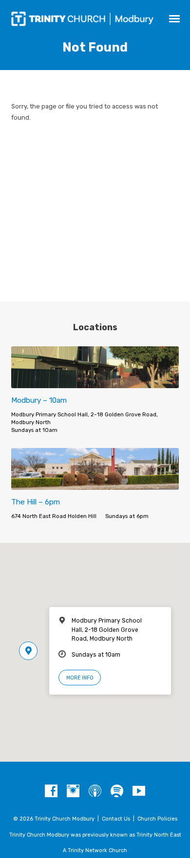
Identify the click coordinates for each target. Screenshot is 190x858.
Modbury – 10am (39, 400)
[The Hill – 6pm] (94, 484)
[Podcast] (95, 791)
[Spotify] (117, 791)
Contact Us (116, 819)
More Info (80, 678)
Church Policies (157, 819)
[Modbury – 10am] (94, 382)
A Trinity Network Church (95, 850)
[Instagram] (73, 791)
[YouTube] (139, 791)
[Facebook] (51, 791)
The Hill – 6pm (35, 502)
